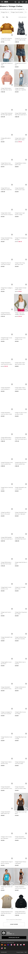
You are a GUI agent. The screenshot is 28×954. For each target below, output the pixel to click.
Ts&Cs (26, 952)
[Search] (15, 2)
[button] (2, 945)
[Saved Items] (22, 2)
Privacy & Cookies (20, 952)
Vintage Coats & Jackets (17, 12)
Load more (14, 924)
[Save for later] (12, 35)
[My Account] (19, 2)
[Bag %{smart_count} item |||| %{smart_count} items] (26, 2)
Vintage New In (5, 12)
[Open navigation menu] (2, 2)
